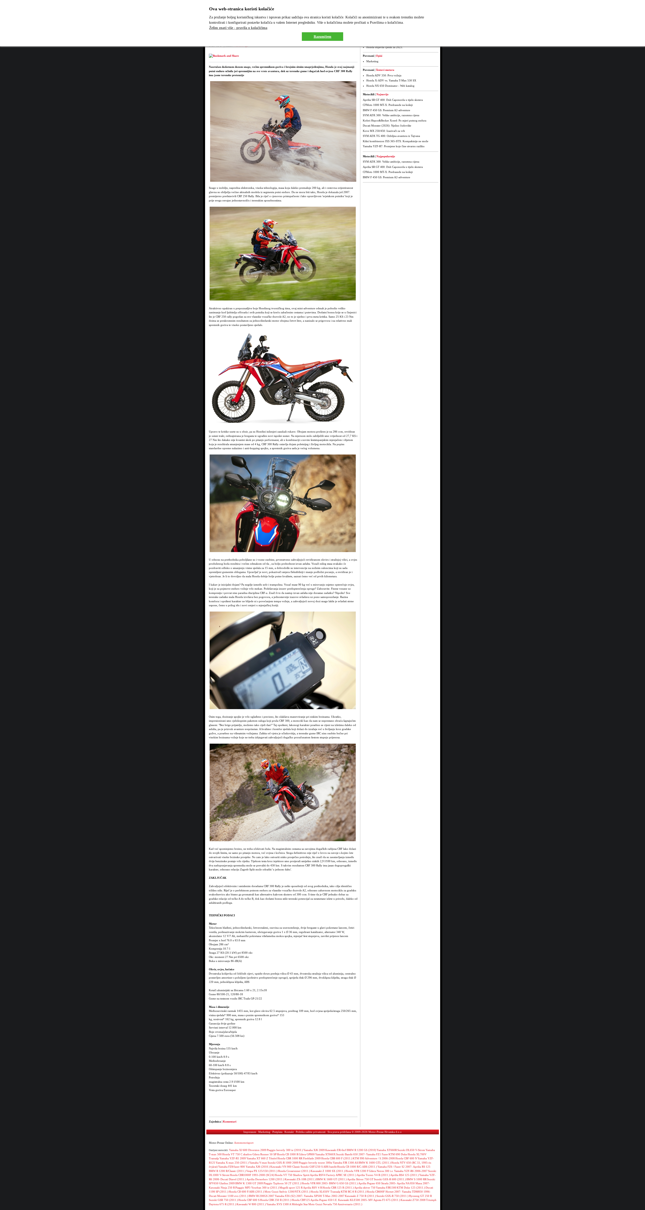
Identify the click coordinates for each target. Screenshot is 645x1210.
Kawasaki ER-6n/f (335, 1150)
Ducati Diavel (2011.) (233, 1179)
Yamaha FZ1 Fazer (377, 1154)
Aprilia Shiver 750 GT (360, 1179)
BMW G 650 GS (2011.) (343, 1183)
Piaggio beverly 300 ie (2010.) (285, 1150)
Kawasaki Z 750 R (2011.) (360, 1195)
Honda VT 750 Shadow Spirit (292, 1174)
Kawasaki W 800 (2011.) (251, 1204)
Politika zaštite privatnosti (311, 1131)
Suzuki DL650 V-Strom (411, 1150)
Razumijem (322, 37)
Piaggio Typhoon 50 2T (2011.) (282, 1183)
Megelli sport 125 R (291, 1187)
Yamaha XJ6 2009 (314, 1150)
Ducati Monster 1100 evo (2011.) (228, 1195)
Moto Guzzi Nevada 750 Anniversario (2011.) (335, 1204)
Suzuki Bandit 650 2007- (351, 1154)
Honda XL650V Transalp (325, 1191)
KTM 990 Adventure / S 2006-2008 (374, 1158)
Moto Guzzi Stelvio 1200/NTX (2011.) (287, 1191)
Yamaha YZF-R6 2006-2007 (411, 1170)
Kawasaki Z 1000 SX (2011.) (328, 1170)
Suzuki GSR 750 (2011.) (223, 1199)
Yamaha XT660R (387, 1150)
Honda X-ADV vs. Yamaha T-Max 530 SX (391, 80)
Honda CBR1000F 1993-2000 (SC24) (252, 1174)
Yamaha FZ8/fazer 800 (232, 1166)
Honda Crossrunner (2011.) (294, 1170)
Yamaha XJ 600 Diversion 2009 (247, 1150)
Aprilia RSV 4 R (312, 1187)
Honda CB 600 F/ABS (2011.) (246, 1191)
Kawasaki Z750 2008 (413, 1199)
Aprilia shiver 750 (364, 1187)
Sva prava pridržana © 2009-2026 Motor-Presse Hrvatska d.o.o (365, 1131)
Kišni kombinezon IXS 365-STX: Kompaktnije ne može (395, 141)
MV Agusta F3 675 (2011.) (384, 1199)
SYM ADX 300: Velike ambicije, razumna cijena (391, 115)
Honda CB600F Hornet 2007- (384, 1191)
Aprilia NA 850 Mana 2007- (413, 1183)
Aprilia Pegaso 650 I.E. (324, 1199)
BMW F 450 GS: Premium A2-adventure (386, 110)
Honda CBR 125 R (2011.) (338, 1187)
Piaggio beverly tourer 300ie (315, 1162)
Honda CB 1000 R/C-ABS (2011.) (357, 1166)
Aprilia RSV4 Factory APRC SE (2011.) (333, 1174)
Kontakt (289, 1131)
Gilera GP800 (307, 1154)
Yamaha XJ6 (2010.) (258, 1166)
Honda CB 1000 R (287, 1154)
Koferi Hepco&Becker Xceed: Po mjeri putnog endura (394, 120)
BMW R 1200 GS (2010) (361, 1150)
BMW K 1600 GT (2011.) (331, 1179)
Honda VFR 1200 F (356, 1170)
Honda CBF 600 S (249, 1199)
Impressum (249, 1131)
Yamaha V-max (258, 1162)
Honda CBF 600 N (406, 1158)
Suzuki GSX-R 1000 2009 (283, 1162)
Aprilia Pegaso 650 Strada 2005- (377, 1183)
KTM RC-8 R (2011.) (353, 1191)
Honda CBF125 (301, 1199)
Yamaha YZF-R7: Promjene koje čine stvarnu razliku (394, 146)
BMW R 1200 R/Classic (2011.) (227, 1170)
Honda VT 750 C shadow (237, 1154)
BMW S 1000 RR (416, 1179)
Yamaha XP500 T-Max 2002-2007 (324, 1195)
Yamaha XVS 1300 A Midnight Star (287, 1204)
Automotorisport (243, 1142)
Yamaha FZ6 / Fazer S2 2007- (394, 1166)
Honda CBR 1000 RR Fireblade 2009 (299, 1158)
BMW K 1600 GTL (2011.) (375, 1162)
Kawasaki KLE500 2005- (353, 1199)
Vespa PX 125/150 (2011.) (261, 1170)
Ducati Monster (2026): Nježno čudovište (387, 125)
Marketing (372, 61)
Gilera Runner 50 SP (264, 1154)
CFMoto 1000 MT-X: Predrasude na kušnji (388, 104)
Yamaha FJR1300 (386, 1187)
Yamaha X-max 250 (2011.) (232, 1162)
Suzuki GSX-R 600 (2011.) (390, 1179)
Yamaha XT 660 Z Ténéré (261, 1158)
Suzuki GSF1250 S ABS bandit (319, 1166)
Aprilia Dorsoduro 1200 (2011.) (265, 1179)
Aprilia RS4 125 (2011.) (404, 1174)
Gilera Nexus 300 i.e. (381, 1170)
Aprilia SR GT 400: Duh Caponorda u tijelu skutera (393, 99)
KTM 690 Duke (398, 1154)
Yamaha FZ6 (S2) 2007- (289, 1195)
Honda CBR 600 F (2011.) (336, 1158)
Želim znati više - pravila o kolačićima (238, 28)
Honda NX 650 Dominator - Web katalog (390, 85)
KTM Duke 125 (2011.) (411, 1187)
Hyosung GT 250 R (420, 1195)
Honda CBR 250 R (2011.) (275, 1199)
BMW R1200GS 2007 (261, 1195)
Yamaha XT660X (325, 1154)
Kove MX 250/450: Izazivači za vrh (384, 130)
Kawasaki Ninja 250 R (222, 1187)
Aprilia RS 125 (421, 1166)
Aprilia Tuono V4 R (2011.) (373, 1174)
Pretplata (277, 1131)
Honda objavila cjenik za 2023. (384, 47)
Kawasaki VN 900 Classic (285, 1166)
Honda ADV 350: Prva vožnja (383, 75)
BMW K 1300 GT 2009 (249, 1183)
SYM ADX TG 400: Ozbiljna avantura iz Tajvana (391, 135)
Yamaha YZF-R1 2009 (232, 1158)
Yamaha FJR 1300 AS (345, 1162)
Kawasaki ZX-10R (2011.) (300, 1179)
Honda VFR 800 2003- (315, 1183)
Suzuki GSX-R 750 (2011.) (392, 1195)
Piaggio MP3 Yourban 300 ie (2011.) (257, 1187)
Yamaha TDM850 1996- (416, 1191)
